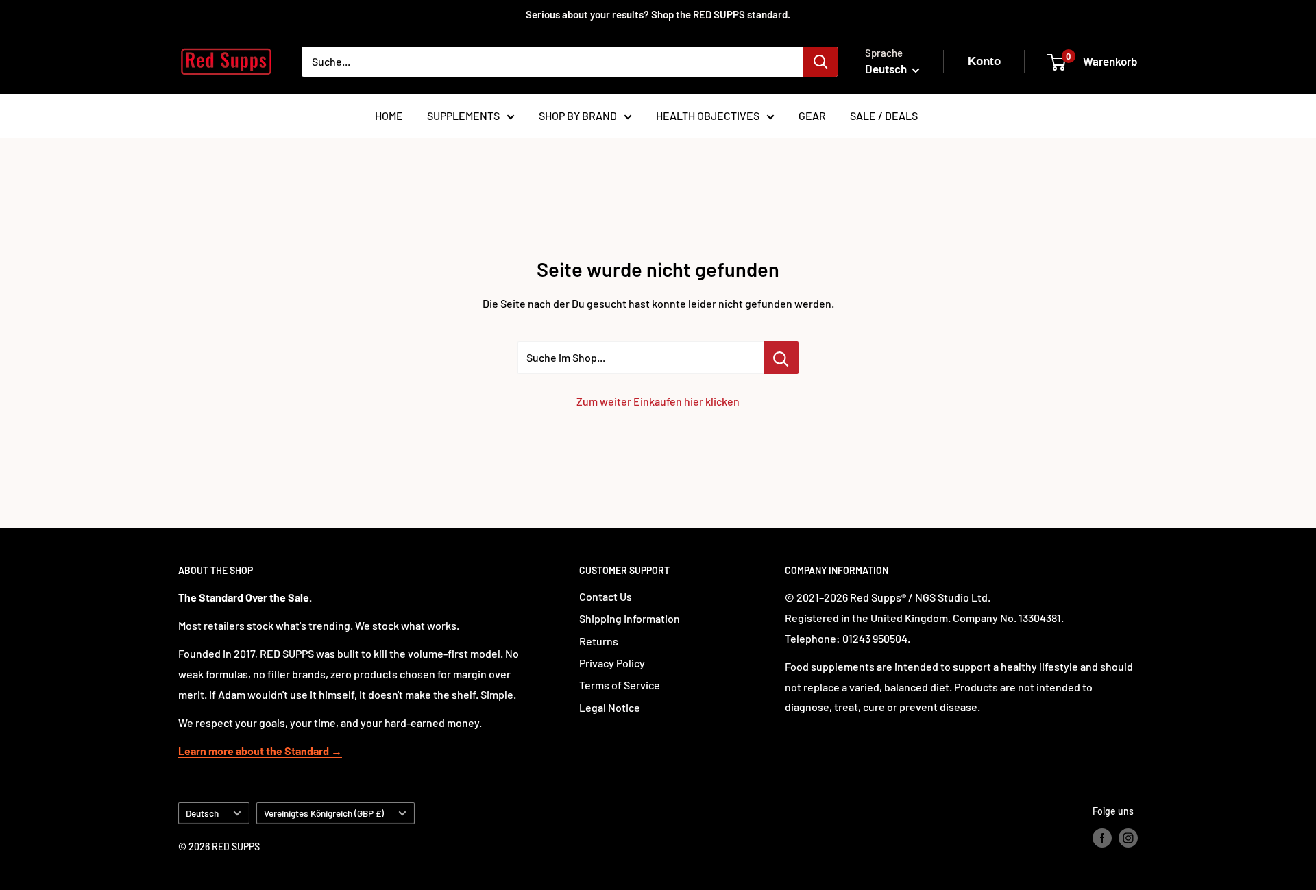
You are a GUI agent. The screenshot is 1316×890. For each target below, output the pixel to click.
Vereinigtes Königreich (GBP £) (324, 813)
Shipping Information (629, 618)
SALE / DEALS (884, 115)
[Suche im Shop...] (781, 357)
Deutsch (202, 813)
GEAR (812, 115)
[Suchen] (820, 62)
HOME (389, 115)
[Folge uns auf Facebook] (1102, 837)
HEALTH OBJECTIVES (707, 115)
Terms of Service (619, 684)
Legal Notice (609, 707)
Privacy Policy (612, 662)
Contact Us (605, 596)
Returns (598, 640)
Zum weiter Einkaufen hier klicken (658, 401)
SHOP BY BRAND (578, 115)
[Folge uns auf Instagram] (1128, 837)
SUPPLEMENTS (463, 115)
